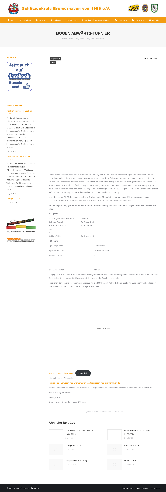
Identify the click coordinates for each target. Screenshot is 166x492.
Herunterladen (83, 373)
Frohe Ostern (130, 460)
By (98, 412)
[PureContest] (21, 241)
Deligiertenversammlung (76, 460)
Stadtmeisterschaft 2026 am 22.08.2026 (137, 432)
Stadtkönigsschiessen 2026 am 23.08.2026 (79, 432)
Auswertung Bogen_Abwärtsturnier (61, 373)
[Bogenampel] (21, 235)
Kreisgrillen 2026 (73, 445)
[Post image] (56, 434)
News (53, 62)
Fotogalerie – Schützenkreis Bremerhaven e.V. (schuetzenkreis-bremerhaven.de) (84, 382)
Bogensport (55, 59)
